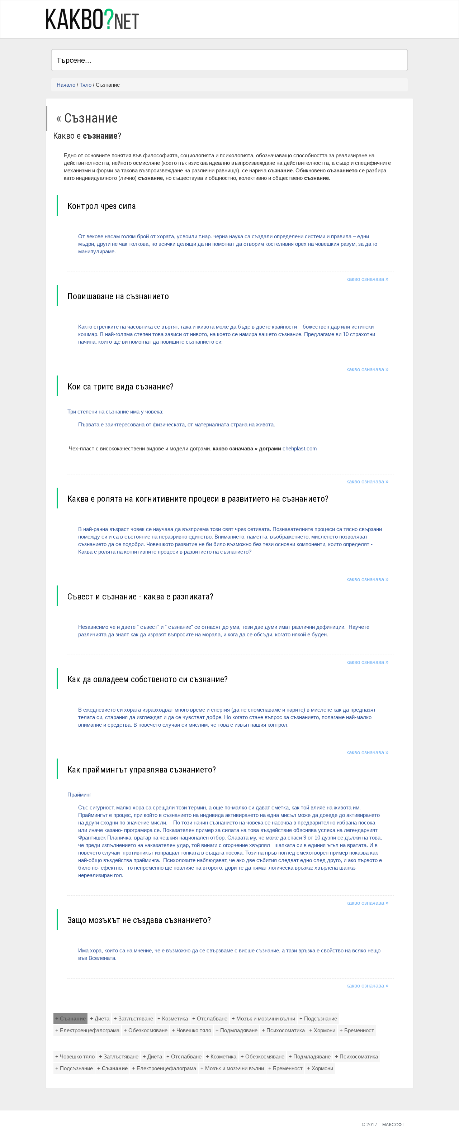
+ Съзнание (70, 1018)
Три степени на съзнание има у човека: (171, 417)
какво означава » (367, 279)
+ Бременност (357, 1030)
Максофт (393, 1124)
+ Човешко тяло (191, 1030)
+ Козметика (172, 1018)
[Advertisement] (324, 18)
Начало (66, 85)
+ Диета (99, 1018)
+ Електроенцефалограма (87, 1030)
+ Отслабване (209, 1018)
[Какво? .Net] (92, 19)
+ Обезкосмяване (145, 1030)
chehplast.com (300, 448)
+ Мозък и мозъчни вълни (263, 1018)
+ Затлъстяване (133, 1018)
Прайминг (224, 835)
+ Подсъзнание (318, 1018)
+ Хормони (322, 1030)
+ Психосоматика (283, 1030)
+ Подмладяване (236, 1030)
